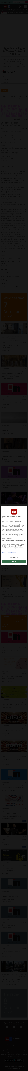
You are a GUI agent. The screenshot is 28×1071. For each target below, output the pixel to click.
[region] (14, 535)
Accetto (14, 561)
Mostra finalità (14, 557)
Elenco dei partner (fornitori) (9, 552)
